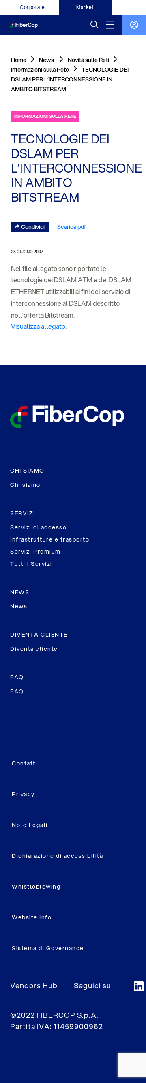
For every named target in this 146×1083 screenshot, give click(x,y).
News (18, 606)
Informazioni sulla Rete (40, 69)
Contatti (24, 763)
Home (18, 60)
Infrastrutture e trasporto (49, 539)
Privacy (23, 794)
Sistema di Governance (48, 948)
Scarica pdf (71, 227)
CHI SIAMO (27, 471)
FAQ (17, 677)
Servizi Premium (35, 552)
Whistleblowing (36, 887)
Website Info (32, 917)
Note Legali (30, 825)
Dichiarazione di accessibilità (57, 856)
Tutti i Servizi (31, 564)
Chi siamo (25, 485)
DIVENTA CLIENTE (39, 635)
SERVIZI (22, 513)
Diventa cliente (34, 649)
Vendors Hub (34, 985)
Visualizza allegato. (39, 326)
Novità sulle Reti (88, 60)
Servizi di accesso (38, 527)
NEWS (19, 592)
